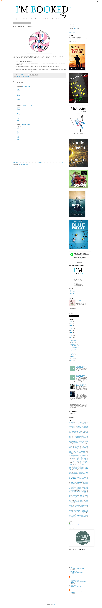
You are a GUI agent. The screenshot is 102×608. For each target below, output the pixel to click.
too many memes (85, 511)
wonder (86, 515)
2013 (71, 337)
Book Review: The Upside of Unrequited (77, 568)
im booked (84, 477)
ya (79, 516)
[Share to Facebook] (36, 75)
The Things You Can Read (75, 576)
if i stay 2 (78, 477)
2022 (71, 323)
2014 (71, 335)
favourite (73, 458)
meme (73, 490)
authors (79, 432)
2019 (71, 328)
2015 (71, 333)
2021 (71, 325)
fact (70, 457)
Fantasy (86, 457)
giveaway (76, 466)
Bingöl (18, 94)
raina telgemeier (83, 497)
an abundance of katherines (76, 431)
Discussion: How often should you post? (80, 367)
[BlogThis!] (32, 75)
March (72, 354)
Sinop (18, 132)
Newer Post (15, 162)
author (75, 432)
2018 (71, 330)
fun (20, 76)
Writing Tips (72, 294)
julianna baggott (78, 482)
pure (77, 496)
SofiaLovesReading (74, 580)
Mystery (80, 490)
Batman (18, 131)
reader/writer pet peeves (77, 501)
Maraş (18, 110)
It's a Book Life (73, 571)
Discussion (83, 451)
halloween (75, 469)
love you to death (72, 487)
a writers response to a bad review (81, 428)
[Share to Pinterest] (37, 75)
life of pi (86, 484)
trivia (28, 76)
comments (84, 448)
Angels (70, 432)
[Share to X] (34, 75)
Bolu (18, 96)
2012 (71, 360)
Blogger (53, 604)
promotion (82, 495)
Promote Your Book (56, 18)
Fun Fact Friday (24, 76)
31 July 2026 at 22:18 (26, 86)
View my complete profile (74, 310)
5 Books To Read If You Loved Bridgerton (81, 385)
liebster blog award (79, 484)
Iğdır (17, 134)
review (72, 502)
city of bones (77, 448)
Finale (86, 459)
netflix (85, 490)
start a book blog (84, 505)
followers (73, 461)
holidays (75, 472)
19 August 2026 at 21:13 (27, 124)
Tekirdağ (18, 95)
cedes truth (84, 447)
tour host (78, 512)
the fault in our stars (82, 506)
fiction (82, 459)
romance (79, 502)
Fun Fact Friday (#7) (75, 347)
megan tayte (85, 488)
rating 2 (84, 498)
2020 (71, 327)
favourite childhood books (81, 458)
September (73, 344)
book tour (82, 442)
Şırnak (18, 137)
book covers (81, 441)
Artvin (18, 93)
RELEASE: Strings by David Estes (76, 586)
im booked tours (73, 478)
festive (70, 459)
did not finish (76, 451)
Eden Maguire (76, 453)
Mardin (18, 91)
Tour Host (76, 28)
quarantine (71, 497)
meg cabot (79, 488)
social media (77, 505)
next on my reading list (76, 491)
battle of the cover (82, 433)
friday (18, 76)
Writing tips (25, 18)
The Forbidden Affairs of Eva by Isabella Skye (77, 507)
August (72, 353)
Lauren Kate (73, 483)
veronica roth (71, 514)
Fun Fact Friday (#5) (75, 350)
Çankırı (18, 99)
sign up (84, 502)
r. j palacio (76, 497)
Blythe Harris (83, 438)
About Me (19, 18)
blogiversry (71, 438)
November (73, 340)
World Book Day (74, 516)
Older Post (63, 162)
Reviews (31, 18)
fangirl (81, 457)
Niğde (18, 89)
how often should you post (79, 474)
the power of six (85, 510)
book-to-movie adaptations (80, 443)
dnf (75, 452)
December (73, 338)
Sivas (18, 127)
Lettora (79, 300)
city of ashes (71, 448)
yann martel (83, 516)
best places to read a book (79, 436)
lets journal (86, 483)
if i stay (73, 477)
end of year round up (74, 455)
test (76, 506)
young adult (71, 517)
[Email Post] (28, 74)
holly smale (81, 472)
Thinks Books (73, 585)
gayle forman (83, 464)
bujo (72, 446)
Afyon (18, 136)
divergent (71, 452)
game (78, 464)
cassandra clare (76, 447)
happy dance (81, 469)
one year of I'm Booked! (81, 492)
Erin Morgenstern (83, 455)
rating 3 (70, 500)
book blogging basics (73, 441)
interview (84, 479)
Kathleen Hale (85, 482)
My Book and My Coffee (75, 567)
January (73, 358)
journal (72, 482)
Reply (18, 101)
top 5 (72, 512)
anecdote (84, 431)
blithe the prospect (77, 437)
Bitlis (18, 128)
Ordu (18, 98)
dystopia (70, 453)
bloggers (84, 437)
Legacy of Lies (79, 483)
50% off (84, 423)
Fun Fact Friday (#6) (75, 349)
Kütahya (18, 114)
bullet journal (77, 446)
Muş (17, 113)
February (73, 356)
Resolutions (86, 501)
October (73, 342)
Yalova (18, 115)
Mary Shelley (79, 487)
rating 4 (76, 500)
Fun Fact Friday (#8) (75, 345)
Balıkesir (18, 109)
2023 (71, 321)
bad (83, 432)
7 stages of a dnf (78, 427)
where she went (72, 515)
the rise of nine (73, 511)
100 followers (71, 422)
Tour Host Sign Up (46, 18)
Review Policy (38, 18)
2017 (71, 332)
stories (72, 506)
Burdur (18, 130)
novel (70, 492)
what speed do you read (81, 514)
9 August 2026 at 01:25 (27, 105)
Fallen (77, 457)
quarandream (83, 496)
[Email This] (31, 75)
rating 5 (82, 500)
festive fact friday (76, 459)
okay (74, 492)
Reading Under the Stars (75, 590)
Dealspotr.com (80, 262)
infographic (78, 479)
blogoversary (77, 438)
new (70, 491)
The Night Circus (77, 510)
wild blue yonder (80, 515)
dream (84, 452)
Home (14, 18)
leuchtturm (73, 484)
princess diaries (75, 495)
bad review (75, 433)
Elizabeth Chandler (84, 453)
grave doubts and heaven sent (78, 468)
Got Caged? (81, 467)
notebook (84, 491)
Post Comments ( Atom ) (23, 164)
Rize (18, 112)
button (83, 446)
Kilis (17, 108)
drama (80, 452)
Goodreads (75, 467)
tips (79, 511)
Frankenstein (79, 461)
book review (75, 442)
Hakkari (18, 90)
